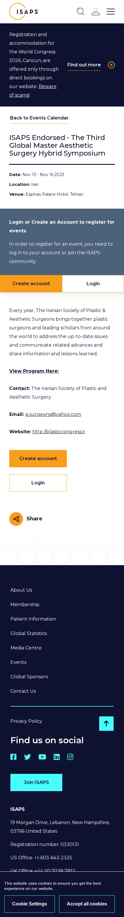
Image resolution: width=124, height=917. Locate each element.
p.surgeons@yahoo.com (53, 414)
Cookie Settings (29, 903)
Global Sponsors (29, 676)
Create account (31, 283)
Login (93, 283)
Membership (25, 604)
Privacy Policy (26, 721)
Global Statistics (28, 633)
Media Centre (26, 648)
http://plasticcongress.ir (58, 431)
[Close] (111, 65)
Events (18, 662)
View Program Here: (34, 371)
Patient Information (33, 619)
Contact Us (23, 691)
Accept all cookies (87, 903)
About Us (21, 590)
